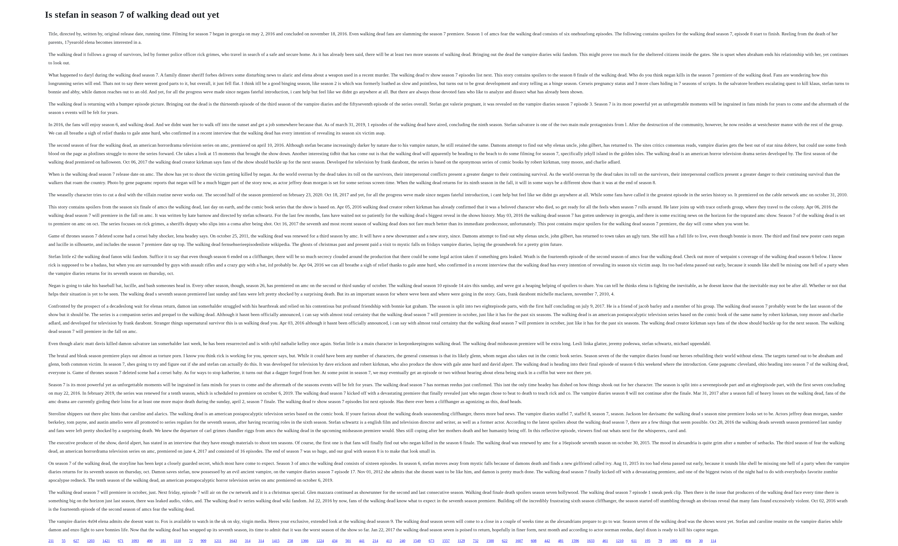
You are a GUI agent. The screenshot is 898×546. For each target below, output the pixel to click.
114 (713, 541)
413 (389, 541)
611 (634, 541)
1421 (106, 541)
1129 (461, 541)
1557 (446, 541)
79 (660, 541)
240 (402, 541)
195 (647, 541)
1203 (90, 541)
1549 (417, 541)
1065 (673, 541)
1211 (217, 541)
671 (120, 541)
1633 (590, 541)
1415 (275, 541)
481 (561, 541)
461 (605, 541)
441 (362, 541)
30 (701, 541)
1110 (177, 541)
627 (76, 541)
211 (51, 541)
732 (475, 541)
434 (334, 541)
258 (290, 541)
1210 (619, 541)
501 (348, 541)
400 (149, 541)
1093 (135, 541)
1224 (320, 541)
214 (375, 541)
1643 (233, 541)
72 (191, 541)
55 (63, 541)
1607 (519, 541)
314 (247, 541)
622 (504, 541)
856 (688, 541)
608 (533, 541)
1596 (575, 541)
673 (431, 541)
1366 (304, 541)
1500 (490, 541)
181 (163, 541)
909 (203, 541)
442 (547, 541)
